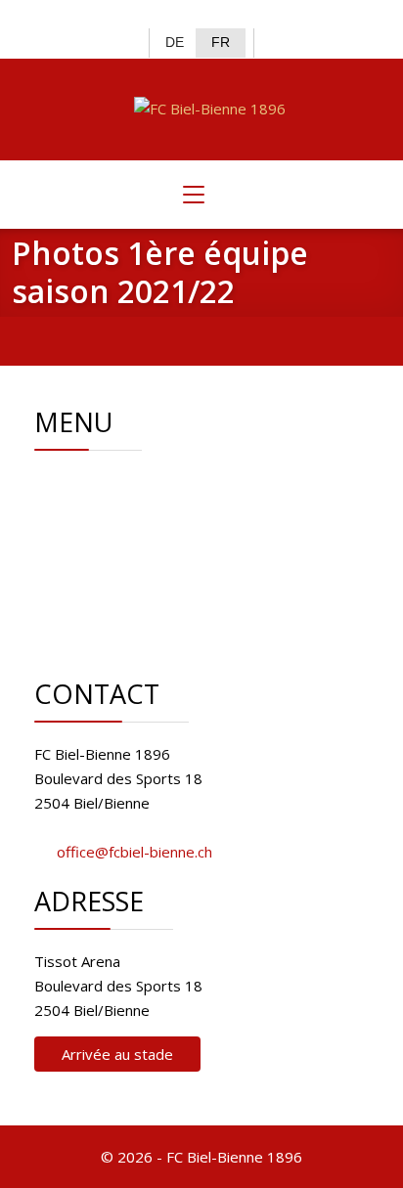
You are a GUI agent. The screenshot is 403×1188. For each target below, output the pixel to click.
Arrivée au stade (117, 1054)
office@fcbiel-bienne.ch (134, 851)
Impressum (141, 604)
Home (124, 482)
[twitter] (185, 15)
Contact (129, 580)
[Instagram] (217, 15)
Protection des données (184, 628)
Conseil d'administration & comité (215, 506)
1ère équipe (144, 531)
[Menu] (194, 194)
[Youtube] (250, 15)
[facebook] (154, 15)
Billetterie (135, 555)
